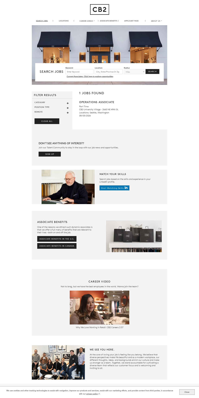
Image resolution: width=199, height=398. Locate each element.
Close (187, 392)
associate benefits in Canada (56, 246)
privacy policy (92, 393)
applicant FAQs (131, 21)
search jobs (42, 21)
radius (127, 68)
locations (64, 21)
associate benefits (108, 21)
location (98, 68)
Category (40, 102)
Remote (39, 112)
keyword (69, 68)
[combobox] (109, 71)
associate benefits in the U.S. (56, 239)
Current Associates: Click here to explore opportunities (90, 76)
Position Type (42, 107)
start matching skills (112, 188)
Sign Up (49, 154)
